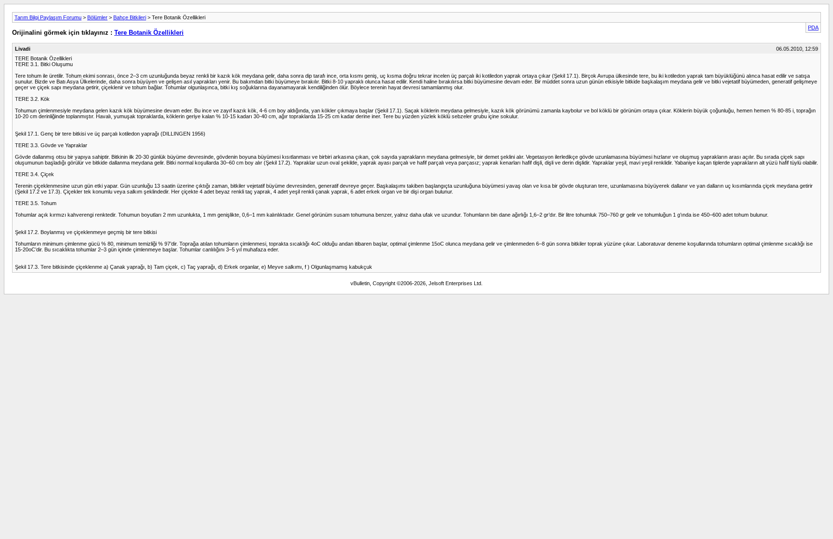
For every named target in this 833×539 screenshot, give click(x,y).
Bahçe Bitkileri (129, 17)
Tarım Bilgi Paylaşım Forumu (47, 17)
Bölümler (97, 17)
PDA (813, 27)
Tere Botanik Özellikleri (149, 32)
